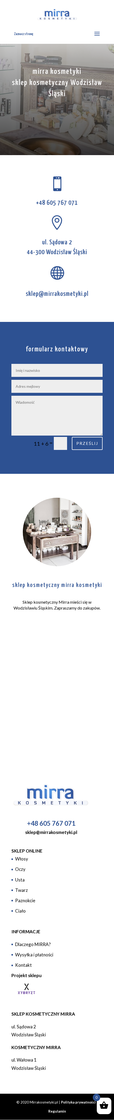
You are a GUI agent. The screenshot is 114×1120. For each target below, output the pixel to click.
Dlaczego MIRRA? (33, 944)
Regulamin (57, 1111)
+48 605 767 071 (57, 203)
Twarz (21, 890)
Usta (20, 880)
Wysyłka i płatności (34, 954)
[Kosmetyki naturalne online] (51, 795)
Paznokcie (25, 900)
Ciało (20, 911)
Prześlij (87, 443)
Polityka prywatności (78, 1102)
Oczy (20, 869)
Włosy (21, 859)
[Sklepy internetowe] (24, 995)
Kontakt (23, 965)
